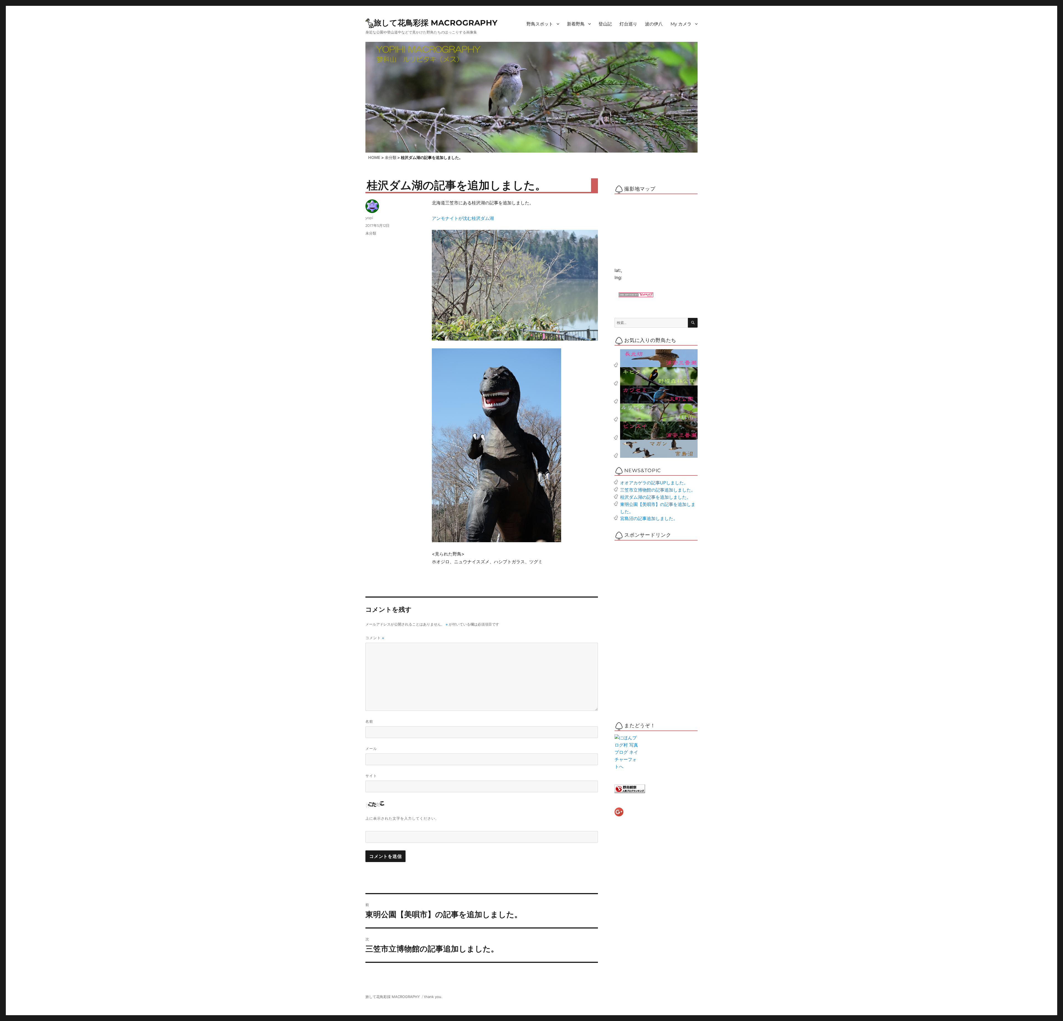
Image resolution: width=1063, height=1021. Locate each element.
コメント (374, 638)
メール (371, 748)
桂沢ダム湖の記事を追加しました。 (655, 497)
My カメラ (681, 24)
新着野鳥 (576, 24)
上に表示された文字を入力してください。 (402, 818)
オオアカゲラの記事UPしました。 (654, 482)
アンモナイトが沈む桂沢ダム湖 (463, 218)
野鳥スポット (540, 24)
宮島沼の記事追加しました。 (649, 518)
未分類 (370, 233)
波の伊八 (654, 24)
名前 (369, 721)
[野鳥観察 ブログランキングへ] (656, 789)
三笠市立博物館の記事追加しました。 (657, 490)
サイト (371, 775)
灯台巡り (628, 24)
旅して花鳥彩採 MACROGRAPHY (435, 22)
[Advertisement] (638, 627)
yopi (369, 217)
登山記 (605, 24)
